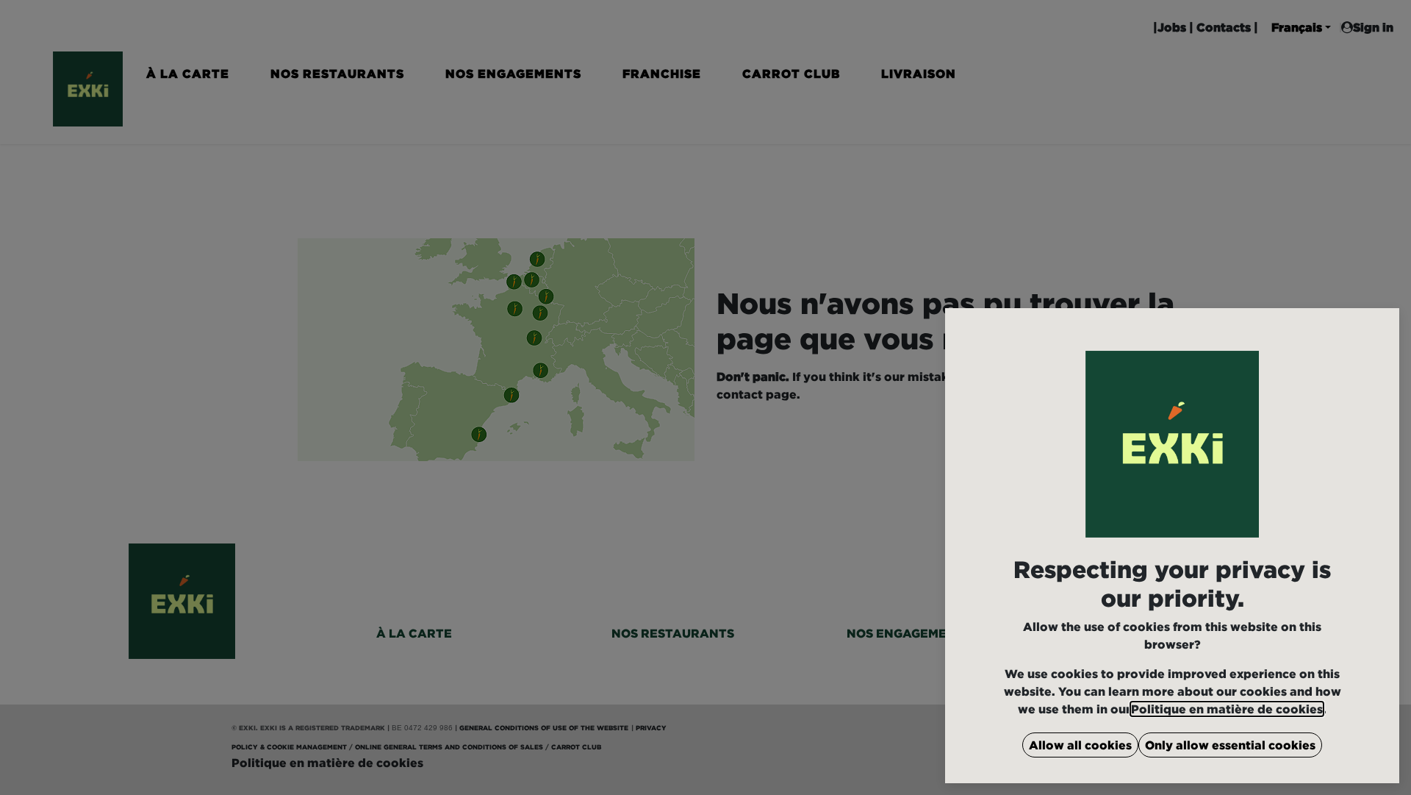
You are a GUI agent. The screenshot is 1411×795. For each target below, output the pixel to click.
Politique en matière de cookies (1227, 709)
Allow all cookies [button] (1080, 745)
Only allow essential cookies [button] (1230, 745)
